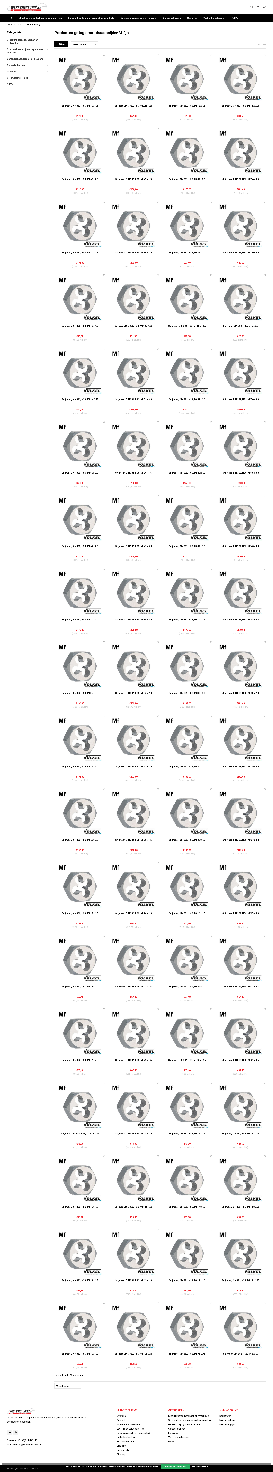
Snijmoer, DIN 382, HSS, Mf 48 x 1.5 (187, 473)
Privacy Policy (123, 1450)
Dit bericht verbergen (175, 1466)
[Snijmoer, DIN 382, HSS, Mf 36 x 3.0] (80, 666)
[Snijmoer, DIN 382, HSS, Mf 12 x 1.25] (133, 299)
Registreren (225, 1416)
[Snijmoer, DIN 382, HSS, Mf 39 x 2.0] (133, 592)
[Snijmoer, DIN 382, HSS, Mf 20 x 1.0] (240, 225)
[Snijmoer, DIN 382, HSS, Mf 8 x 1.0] (240, 1326)
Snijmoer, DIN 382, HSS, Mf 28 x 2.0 (80, 840)
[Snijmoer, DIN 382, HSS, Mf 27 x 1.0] (240, 813)
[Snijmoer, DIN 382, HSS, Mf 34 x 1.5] (240, 152)
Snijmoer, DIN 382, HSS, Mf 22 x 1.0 (187, 252)
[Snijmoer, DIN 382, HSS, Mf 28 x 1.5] (133, 813)
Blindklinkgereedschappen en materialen (40, 18)
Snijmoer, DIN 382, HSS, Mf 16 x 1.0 (80, 1207)
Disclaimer (122, 1446)
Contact (121, 1420)
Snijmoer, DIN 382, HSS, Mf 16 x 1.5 (187, 1133)
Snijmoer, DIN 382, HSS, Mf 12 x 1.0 (187, 1280)
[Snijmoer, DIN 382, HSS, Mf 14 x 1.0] (187, 1180)
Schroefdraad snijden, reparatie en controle (91, 18)
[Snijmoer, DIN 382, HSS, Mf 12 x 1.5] (187, 79)
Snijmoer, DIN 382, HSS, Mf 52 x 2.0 (187, 399)
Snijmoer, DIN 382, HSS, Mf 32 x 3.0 (80, 766)
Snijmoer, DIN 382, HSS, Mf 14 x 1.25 (133, 1207)
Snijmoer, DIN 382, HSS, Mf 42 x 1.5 (187, 546)
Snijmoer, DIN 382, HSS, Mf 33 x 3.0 (187, 693)
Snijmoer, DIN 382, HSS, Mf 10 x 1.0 (80, 1353)
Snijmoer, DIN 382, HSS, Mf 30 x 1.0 (133, 252)
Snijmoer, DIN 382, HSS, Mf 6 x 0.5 (240, 326)
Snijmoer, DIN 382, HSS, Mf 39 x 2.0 (133, 619)
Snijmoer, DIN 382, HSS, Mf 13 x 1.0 (133, 1280)
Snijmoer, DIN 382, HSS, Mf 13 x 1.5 (80, 1280)
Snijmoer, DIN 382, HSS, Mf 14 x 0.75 (240, 1207)
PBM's (234, 18)
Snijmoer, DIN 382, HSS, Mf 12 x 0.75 (240, 106)
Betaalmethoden (125, 1441)
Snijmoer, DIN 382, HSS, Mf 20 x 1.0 (240, 252)
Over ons (121, 1416)
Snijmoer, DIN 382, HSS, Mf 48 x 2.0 (80, 179)
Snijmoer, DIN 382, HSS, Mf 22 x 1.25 (187, 1060)
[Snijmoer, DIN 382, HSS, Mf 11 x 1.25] (240, 1253)
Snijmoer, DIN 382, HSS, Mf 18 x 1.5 (80, 326)
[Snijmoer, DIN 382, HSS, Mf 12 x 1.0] (187, 1253)
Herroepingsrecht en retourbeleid (133, 1433)
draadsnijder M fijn (33, 24)
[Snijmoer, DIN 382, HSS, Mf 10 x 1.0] (80, 1326)
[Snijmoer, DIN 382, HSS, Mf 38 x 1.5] (240, 592)
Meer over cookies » (200, 1466)
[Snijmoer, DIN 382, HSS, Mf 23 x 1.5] (240, 959)
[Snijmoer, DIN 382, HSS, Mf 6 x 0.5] (240, 299)
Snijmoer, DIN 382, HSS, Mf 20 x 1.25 (80, 1133)
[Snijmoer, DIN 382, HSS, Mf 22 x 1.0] (187, 225)
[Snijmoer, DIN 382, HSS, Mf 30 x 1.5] (80, 225)
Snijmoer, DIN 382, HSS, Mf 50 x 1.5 (133, 473)
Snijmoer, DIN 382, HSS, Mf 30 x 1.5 (80, 252)
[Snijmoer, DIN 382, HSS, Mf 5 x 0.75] (80, 372)
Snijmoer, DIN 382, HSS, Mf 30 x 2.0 (187, 766)
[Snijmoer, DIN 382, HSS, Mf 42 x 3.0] (133, 519)
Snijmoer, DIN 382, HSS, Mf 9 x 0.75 (187, 1353)
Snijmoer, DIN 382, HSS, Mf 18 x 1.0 (133, 1133)
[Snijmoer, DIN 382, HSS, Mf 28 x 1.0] (187, 813)
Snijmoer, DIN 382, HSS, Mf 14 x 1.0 (187, 1207)
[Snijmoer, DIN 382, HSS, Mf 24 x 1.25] (133, 79)
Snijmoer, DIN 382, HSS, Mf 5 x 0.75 (80, 399)
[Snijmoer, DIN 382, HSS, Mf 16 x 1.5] (187, 1106)
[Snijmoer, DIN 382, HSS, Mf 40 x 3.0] (240, 519)
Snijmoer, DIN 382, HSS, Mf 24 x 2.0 (80, 986)
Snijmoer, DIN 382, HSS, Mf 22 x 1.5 (133, 1060)
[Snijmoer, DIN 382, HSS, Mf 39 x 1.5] (187, 592)
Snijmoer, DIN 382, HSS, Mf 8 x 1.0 (240, 1353)
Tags (18, 24)
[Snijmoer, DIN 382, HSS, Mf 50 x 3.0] (240, 372)
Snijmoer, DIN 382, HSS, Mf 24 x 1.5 (133, 986)
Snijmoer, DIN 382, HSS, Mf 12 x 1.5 (187, 106)
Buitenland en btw (126, 1437)
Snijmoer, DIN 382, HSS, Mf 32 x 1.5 (133, 766)
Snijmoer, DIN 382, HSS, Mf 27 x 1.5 (80, 913)
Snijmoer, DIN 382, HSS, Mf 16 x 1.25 (240, 1133)
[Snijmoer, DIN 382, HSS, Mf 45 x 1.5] (133, 152)
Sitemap (121, 1454)
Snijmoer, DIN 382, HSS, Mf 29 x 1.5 (240, 766)
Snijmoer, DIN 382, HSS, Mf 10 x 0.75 (133, 1353)
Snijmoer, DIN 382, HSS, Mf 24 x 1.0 (187, 986)
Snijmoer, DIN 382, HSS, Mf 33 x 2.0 (240, 693)
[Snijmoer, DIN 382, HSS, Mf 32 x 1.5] (133, 739)
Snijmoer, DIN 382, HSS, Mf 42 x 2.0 (187, 179)
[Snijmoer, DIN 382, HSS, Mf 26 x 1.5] (187, 886)
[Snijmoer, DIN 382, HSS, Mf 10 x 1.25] (187, 299)
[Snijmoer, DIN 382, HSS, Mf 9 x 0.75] (187, 1326)
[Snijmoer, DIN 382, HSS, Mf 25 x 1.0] (240, 886)
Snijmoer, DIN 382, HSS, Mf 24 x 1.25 (133, 106)
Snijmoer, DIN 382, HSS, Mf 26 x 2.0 (133, 913)
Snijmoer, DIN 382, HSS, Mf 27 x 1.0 (240, 840)
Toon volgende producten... (69, 1375)
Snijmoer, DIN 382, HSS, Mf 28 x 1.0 (187, 840)
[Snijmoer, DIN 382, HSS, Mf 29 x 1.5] (240, 739)
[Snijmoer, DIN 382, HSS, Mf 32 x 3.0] (80, 739)
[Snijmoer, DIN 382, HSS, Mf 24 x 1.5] (133, 959)
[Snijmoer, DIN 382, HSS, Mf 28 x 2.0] (80, 813)
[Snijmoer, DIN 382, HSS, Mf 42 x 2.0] (187, 152)
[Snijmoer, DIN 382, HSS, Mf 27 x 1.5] (80, 886)
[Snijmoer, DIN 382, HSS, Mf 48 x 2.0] (80, 152)
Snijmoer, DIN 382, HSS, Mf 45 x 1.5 (133, 179)
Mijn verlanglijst (227, 1424)
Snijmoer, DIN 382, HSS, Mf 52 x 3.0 (133, 399)
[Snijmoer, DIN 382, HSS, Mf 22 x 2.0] (80, 1033)
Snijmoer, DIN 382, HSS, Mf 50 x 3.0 (240, 399)
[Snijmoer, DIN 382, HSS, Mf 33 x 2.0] (240, 666)
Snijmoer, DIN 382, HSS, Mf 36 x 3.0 (80, 693)
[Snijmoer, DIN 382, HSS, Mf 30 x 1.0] (133, 225)
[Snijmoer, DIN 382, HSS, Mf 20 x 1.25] (80, 1106)
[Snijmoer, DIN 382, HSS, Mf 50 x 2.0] (80, 446)
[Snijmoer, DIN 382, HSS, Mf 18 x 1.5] (80, 299)
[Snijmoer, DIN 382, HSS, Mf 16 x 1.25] (240, 1106)
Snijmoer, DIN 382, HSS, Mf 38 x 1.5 (240, 619)
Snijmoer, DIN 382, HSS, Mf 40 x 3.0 (240, 546)
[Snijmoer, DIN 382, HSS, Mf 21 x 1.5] (240, 1033)
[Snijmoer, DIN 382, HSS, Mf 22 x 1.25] (187, 1033)
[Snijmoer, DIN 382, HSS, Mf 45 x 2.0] (80, 519)
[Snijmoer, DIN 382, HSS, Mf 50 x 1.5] (133, 446)
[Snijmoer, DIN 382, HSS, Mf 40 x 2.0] (80, 592)
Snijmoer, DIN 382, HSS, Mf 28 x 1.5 (133, 840)
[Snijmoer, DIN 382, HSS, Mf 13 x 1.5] (80, 1253)
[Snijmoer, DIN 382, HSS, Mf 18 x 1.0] (133, 1106)
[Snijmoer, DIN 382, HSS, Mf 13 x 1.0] (133, 1253)
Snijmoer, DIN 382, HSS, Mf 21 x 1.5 (240, 1060)
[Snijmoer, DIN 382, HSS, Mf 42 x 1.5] (187, 519)
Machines (192, 18)
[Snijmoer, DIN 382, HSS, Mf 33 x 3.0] (187, 666)
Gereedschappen (172, 18)
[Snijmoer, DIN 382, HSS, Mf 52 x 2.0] (187, 372)
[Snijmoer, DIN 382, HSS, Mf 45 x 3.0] (240, 446)
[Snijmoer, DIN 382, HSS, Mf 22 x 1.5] (133, 1033)
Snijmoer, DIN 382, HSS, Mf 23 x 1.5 (240, 986)
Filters (62, 44)
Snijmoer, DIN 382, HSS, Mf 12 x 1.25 (133, 326)
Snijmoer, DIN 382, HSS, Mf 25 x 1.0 (240, 913)
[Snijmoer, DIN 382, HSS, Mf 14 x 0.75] (240, 1180)
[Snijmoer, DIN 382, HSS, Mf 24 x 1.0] (187, 959)
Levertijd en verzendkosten (130, 1428)
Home (9, 24)
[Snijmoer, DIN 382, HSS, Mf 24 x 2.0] (80, 959)
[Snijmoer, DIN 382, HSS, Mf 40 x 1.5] (80, 79)
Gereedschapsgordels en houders (139, 18)
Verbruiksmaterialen (214, 18)
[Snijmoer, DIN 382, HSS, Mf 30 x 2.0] (187, 739)
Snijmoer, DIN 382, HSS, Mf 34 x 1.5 (240, 179)
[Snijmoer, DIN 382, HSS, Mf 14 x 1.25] (133, 1180)
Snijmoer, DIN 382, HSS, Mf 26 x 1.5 (187, 913)
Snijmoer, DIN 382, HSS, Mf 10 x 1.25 (187, 326)
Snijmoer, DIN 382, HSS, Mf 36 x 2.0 (133, 693)
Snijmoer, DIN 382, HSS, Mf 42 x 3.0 (133, 546)
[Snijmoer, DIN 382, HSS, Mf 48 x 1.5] (187, 446)
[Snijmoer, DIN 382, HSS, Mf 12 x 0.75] (240, 79)
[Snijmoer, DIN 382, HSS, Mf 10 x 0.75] (133, 1326)
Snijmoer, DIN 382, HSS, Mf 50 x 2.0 (80, 473)
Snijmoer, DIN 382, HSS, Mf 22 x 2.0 (80, 1060)
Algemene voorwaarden (129, 1424)
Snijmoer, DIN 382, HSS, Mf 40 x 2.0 (80, 619)
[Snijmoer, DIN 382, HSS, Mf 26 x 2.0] (133, 886)
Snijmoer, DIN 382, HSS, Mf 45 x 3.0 (240, 473)
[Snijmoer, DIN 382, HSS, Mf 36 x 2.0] (133, 666)
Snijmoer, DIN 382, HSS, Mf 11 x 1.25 (240, 1280)
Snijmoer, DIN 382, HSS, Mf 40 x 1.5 (80, 106)
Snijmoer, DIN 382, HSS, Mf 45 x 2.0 (80, 546)
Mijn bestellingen (227, 1420)
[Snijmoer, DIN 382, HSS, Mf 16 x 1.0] (80, 1180)
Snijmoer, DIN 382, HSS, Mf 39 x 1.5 (187, 619)
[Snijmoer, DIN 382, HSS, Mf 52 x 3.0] (133, 372)
